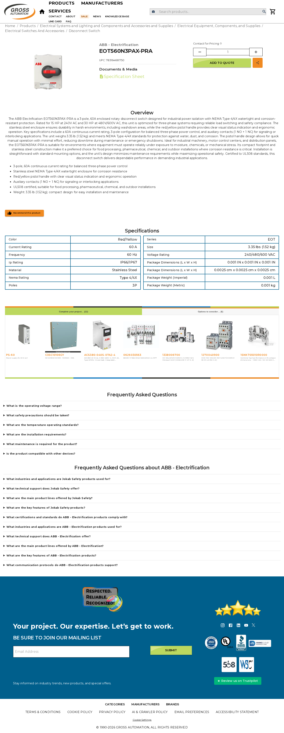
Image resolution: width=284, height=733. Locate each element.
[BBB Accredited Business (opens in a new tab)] (241, 643)
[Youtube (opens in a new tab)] (246, 626)
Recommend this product (27, 213)
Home (10, 26)
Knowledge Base (117, 16)
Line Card (55, 21)
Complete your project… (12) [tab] (73, 311)
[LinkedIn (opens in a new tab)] (238, 626)
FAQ (68, 21)
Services (60, 11)
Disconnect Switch (84, 31)
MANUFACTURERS (145, 704)
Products (61, 3)
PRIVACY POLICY (112, 712)
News (97, 16)
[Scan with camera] (153, 11)
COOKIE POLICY (80, 712)
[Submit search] (264, 12)
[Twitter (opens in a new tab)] (253, 626)
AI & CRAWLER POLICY (150, 712)
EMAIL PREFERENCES (191, 712)
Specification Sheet (124, 76)
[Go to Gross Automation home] (42, 11)
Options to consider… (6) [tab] (210, 311)
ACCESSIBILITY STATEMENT (237, 712)
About (71, 16)
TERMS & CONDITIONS (43, 712)
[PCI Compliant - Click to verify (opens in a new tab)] (260, 643)
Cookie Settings (142, 719)
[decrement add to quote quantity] (199, 52)
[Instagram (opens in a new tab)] (222, 626)
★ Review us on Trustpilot (237, 681)
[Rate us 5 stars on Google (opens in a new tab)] (237, 608)
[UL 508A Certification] (227, 643)
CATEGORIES (115, 704)
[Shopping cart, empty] (272, 11)
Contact (55, 16)
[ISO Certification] (211, 643)
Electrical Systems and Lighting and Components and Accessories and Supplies (106, 26)
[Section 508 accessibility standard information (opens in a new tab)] (229, 664)
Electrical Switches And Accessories (34, 31)
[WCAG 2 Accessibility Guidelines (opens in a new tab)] (246, 664)
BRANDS (172, 704)
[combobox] (207, 12)
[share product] (257, 63)
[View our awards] (102, 599)
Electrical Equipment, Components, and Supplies (218, 26)
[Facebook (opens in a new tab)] (230, 626)
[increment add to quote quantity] (256, 52)
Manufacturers (102, 3)
